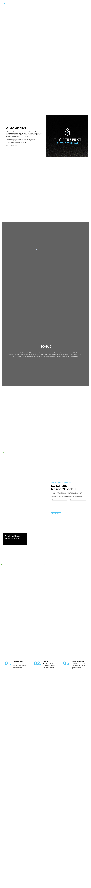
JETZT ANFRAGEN (45, 823)
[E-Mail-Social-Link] (11, 145)
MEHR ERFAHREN (55, 513)
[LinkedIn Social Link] (13, 145)
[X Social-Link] (9, 145)
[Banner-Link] (27, 498)
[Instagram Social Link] (87, 3)
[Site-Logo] (5, 3)
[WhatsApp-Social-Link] (16, 145)
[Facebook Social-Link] (84, 3)
